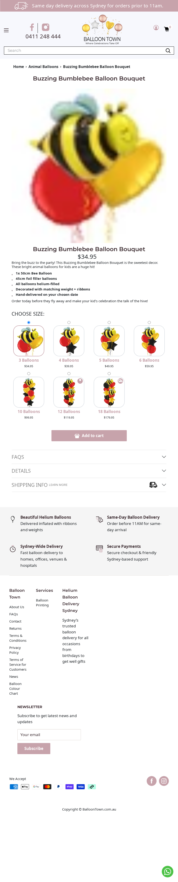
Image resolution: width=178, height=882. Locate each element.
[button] (166, 29)
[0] (166, 29)
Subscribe (33, 748)
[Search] (168, 50)
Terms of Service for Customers (18, 664)
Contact (15, 621)
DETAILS (21, 470)
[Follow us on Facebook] (33, 28)
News (13, 676)
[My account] (156, 27)
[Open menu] (6, 30)
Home (18, 66)
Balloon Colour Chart (15, 688)
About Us (16, 606)
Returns (15, 628)
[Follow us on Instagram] (46, 28)
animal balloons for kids (51, 266)
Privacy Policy (15, 650)
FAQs (18, 456)
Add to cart (92, 435)
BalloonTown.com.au (99, 809)
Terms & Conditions (17, 638)
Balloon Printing (42, 602)
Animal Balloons (43, 66)
